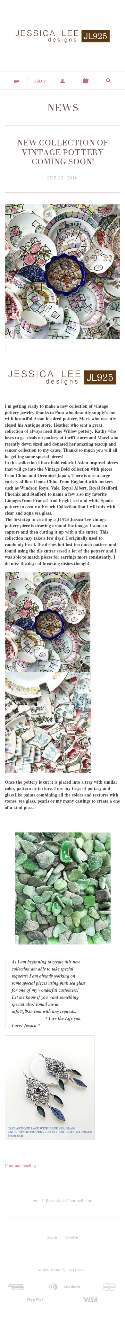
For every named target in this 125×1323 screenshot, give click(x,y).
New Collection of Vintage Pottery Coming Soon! (62, 152)
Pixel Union (75, 1269)
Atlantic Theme (49, 1269)
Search (52, 1237)
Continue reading (20, 1165)
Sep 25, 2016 (62, 178)
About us (71, 1237)
